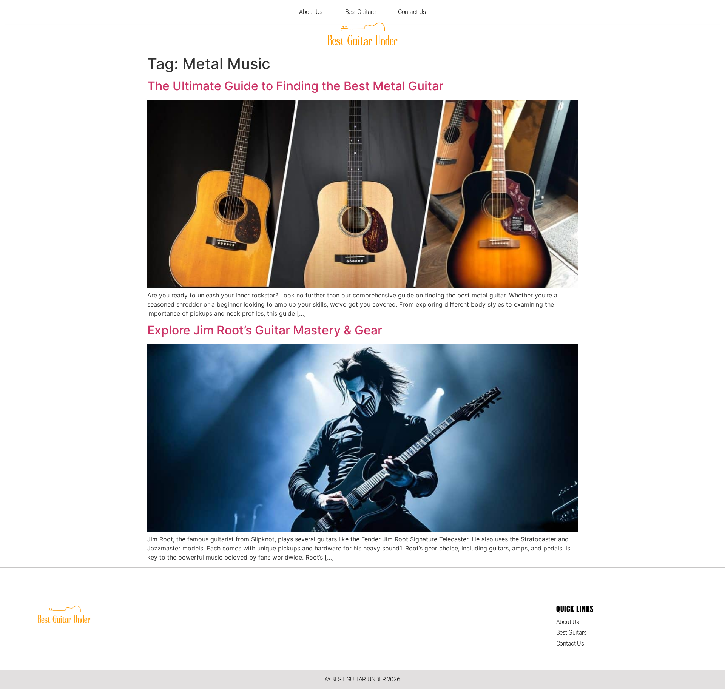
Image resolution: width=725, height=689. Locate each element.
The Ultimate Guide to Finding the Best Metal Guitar (295, 86)
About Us (310, 11)
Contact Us (412, 11)
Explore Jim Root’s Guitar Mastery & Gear (264, 330)
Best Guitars (360, 11)
